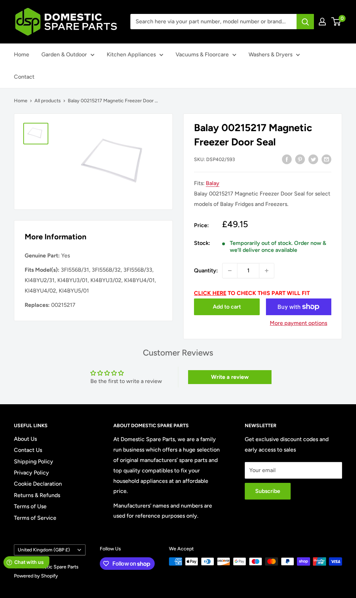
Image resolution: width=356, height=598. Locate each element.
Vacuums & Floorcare (202, 54)
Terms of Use (30, 506)
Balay (212, 183)
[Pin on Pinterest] (300, 159)
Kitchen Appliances (131, 54)
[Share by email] (326, 159)
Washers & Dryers (270, 54)
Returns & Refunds (37, 495)
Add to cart (227, 306)
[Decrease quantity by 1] (229, 270)
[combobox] (213, 21)
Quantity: (206, 270)
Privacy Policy (31, 472)
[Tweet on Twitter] (313, 159)
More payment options (298, 323)
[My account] (322, 21)
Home (21, 54)
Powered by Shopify (36, 576)
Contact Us (28, 450)
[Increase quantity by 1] (266, 270)
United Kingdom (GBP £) (44, 549)
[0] (336, 21)
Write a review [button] (230, 377)
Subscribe (267, 491)
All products (47, 101)
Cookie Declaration (38, 483)
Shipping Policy (33, 461)
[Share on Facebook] (287, 159)
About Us (25, 439)
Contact (24, 76)
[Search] (305, 21)
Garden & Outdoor (64, 54)
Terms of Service (35, 518)
